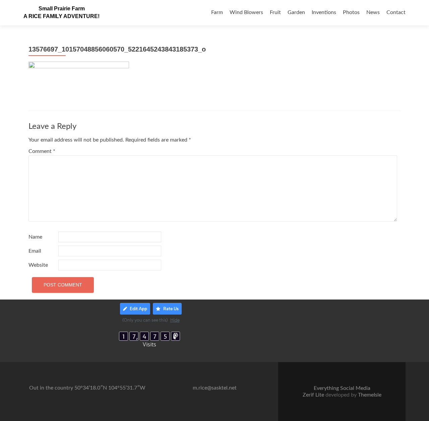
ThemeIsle (369, 395)
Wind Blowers (246, 12)
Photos (351, 12)
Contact (396, 12)
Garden (296, 12)
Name (35, 237)
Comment (41, 151)
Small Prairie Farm (62, 8)
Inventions (324, 12)
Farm (217, 12)
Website (38, 265)
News (373, 12)
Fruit (275, 12)
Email (34, 251)
